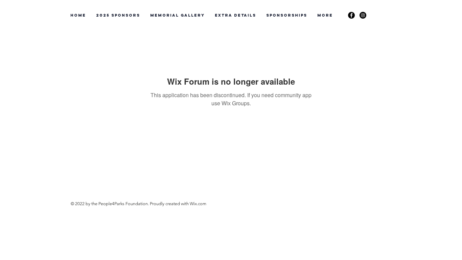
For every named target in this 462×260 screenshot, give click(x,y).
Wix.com (198, 203)
